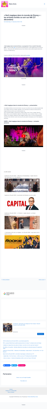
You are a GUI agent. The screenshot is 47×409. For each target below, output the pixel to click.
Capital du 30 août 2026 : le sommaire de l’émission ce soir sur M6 (20, 195)
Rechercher (15, 331)
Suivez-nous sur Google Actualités (23, 377)
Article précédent (5, 279)
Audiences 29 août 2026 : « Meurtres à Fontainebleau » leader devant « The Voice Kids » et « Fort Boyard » (21, 176)
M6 (14, 47)
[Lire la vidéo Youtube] (23, 136)
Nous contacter (11, 392)
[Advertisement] (23, 34)
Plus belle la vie (23, 380)
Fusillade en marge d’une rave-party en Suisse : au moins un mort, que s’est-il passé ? (20, 345)
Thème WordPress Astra (33, 396)
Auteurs (11, 389)
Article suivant (42, 279)
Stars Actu (12, 4)
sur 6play (28, 55)
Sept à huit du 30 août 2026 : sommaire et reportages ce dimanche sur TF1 (18, 353)
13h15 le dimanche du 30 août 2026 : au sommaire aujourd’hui (16, 341)
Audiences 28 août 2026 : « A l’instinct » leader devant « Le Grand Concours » (20, 213)
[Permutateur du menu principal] (44, 4)
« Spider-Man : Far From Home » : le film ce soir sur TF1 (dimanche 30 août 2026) (20, 356)
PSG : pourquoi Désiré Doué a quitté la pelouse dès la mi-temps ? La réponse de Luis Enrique (22, 343)
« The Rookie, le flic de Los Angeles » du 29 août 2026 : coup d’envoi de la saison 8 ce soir (22, 233)
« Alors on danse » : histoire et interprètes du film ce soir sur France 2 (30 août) (19, 358)
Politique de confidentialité (11, 390)
